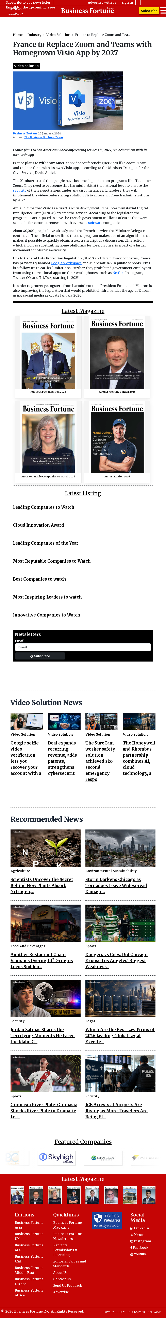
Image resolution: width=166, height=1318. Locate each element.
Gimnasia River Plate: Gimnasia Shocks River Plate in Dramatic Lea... (44, 1110)
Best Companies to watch (39, 579)
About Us (60, 1273)
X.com (138, 1235)
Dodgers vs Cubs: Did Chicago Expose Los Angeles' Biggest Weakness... (116, 960)
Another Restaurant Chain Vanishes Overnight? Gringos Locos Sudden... (42, 960)
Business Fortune (25, 133)
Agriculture (20, 871)
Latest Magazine (83, 311)
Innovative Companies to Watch (46, 615)
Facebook (140, 1248)
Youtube (140, 1254)
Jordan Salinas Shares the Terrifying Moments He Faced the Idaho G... (43, 1035)
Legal (90, 1021)
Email (19, 641)
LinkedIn (141, 1228)
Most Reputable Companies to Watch (52, 561)
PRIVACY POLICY (113, 1312)
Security (17, 1021)
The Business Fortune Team (43, 137)
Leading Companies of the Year (45, 543)
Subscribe (149, 11)
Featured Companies (83, 1141)
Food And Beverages (28, 946)
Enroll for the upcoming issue (30, 7)
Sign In (127, 2)
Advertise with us (102, 2)
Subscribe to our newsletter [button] (28, 2)
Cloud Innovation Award (38, 525)
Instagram (142, 1241)
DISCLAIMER (136, 1312)
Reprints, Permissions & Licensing (65, 1250)
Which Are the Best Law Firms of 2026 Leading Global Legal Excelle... (120, 1035)
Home (18, 35)
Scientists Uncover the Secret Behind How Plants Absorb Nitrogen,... (42, 885)
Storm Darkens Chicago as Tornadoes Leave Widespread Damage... (116, 885)
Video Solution (58, 35)
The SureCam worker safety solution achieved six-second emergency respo (100, 761)
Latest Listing (83, 493)
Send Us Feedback (67, 1285)
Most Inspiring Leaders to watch (47, 597)
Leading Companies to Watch (43, 507)
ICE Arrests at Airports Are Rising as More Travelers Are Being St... (116, 1110)
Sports (90, 946)
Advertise (61, 1292)
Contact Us (62, 1279)
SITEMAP (154, 1312)
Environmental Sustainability (111, 871)
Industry (35, 35)
